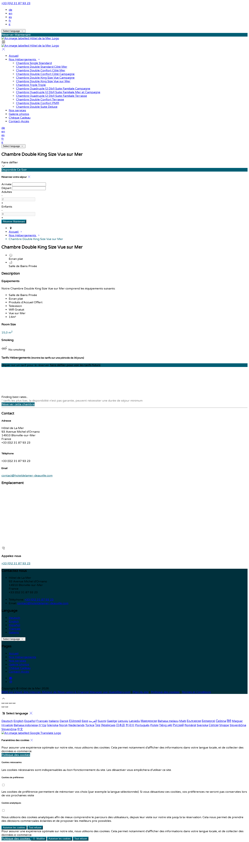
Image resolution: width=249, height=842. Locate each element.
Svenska (202, 725)
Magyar (237, 721)
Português (142, 725)
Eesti (85, 721)
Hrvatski (7, 725)
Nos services (17, 661)
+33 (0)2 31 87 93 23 (15, 3)
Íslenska (52, 725)
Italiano (14, 632)
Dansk (64, 721)
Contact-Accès (19, 672)
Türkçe (89, 725)
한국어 (130, 725)
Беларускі (208, 721)
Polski (154, 725)
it (9, 24)
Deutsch (14, 618)
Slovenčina (8, 729)
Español (14, 625)
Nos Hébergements (22, 657)
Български (194, 721)
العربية (93, 721)
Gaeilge (112, 721)
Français (14, 629)
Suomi (102, 721)
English (14, 621)
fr (10, 21)
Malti (182, 721)
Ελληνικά (75, 721)
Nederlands (76, 725)
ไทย (97, 725)
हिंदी (229, 721)
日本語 (120, 725)
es (10, 17)
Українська (108, 725)
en (10, 13)
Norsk (63, 725)
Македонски (149, 721)
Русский (178, 725)
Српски (214, 725)
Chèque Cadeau (19, 668)
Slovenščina (238, 725)
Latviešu (134, 721)
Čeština (221, 721)
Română (190, 725)
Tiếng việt (165, 725)
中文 (20, 729)
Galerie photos (19, 664)
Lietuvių (123, 721)
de (10, 10)
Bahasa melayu (168, 721)
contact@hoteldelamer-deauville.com (26, 475)
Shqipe (224, 725)
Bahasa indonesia (26, 725)
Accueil (13, 653)
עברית (42, 725)
